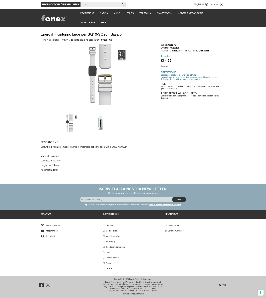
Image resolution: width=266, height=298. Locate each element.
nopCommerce (138, 294)
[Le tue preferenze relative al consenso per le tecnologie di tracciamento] (261, 293)
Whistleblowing (113, 236)
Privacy (109, 263)
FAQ (108, 252)
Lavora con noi (112, 258)
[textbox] (100, 4)
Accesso (214, 4)
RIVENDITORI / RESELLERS (60, 4)
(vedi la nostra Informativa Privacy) (165, 205)
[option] (69, 123)
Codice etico (111, 231)
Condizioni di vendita (115, 247)
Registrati (199, 4)
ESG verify (110, 241)
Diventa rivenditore (176, 231)
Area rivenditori (174, 225)
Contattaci (50, 236)
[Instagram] (48, 284)
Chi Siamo (110, 225)
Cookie (109, 268)
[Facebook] (41, 284)
